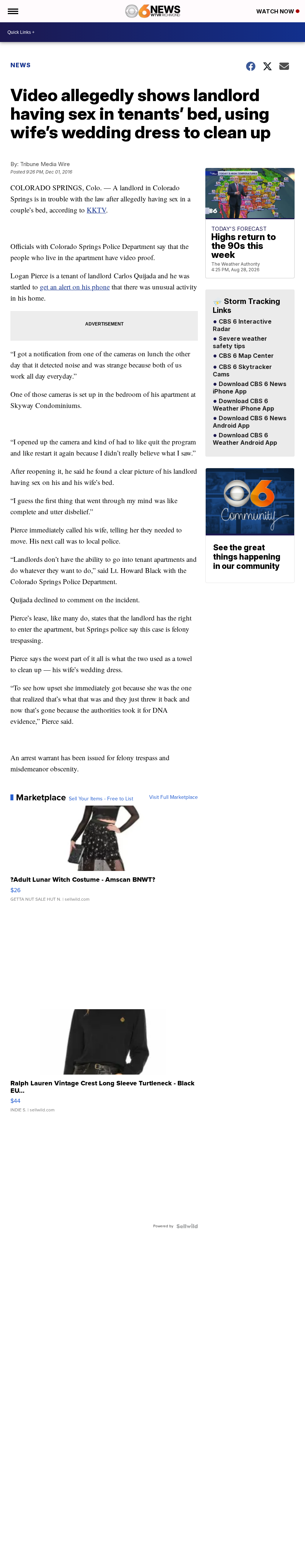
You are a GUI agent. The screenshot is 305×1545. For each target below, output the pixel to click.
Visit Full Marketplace (173, 797)
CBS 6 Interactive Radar (242, 325)
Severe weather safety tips (240, 343)
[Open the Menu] (12, 11)
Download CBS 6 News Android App (249, 422)
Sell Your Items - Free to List (101, 798)
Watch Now (276, 11)
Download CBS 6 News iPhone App (249, 388)
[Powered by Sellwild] (187, 1226)
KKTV (96, 209)
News (20, 65)
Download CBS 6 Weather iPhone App (243, 405)
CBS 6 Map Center (245, 356)
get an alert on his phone (75, 286)
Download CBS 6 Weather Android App (245, 439)
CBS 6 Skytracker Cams (242, 371)
